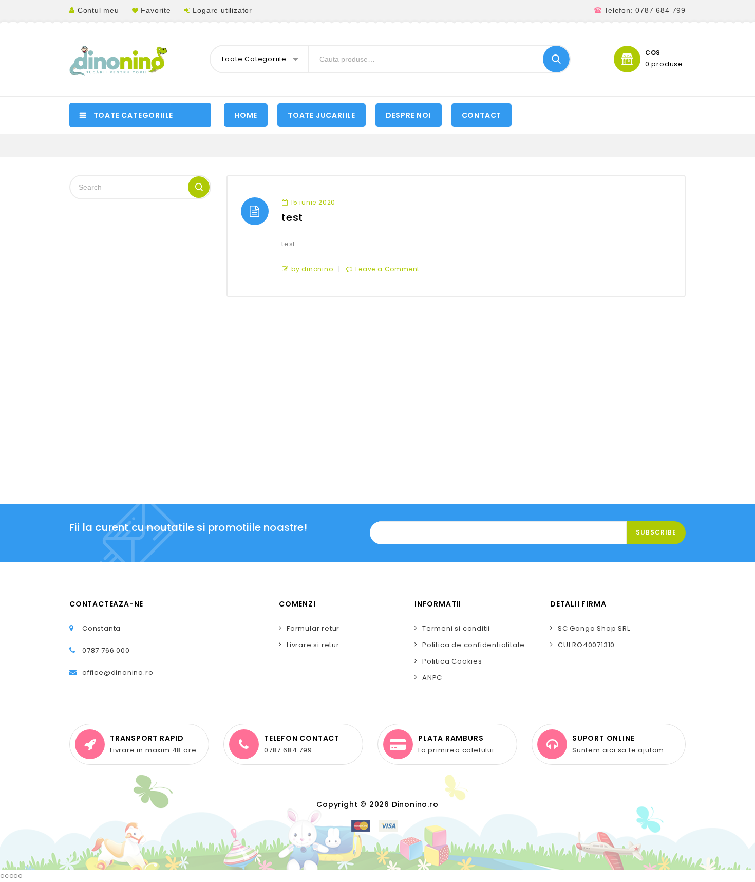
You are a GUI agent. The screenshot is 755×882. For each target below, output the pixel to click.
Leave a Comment (387, 269)
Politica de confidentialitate (473, 645)
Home (245, 115)
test (292, 217)
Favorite (156, 10)
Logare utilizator (222, 10)
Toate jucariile (321, 115)
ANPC (432, 678)
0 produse (664, 64)
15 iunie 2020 (313, 202)
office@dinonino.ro (117, 672)
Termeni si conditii (456, 628)
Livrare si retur (313, 645)
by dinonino (312, 269)
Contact (482, 115)
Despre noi (408, 115)
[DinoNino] (118, 61)
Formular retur (313, 628)
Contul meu (98, 10)
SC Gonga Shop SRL (594, 628)
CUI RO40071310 (586, 645)
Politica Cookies (452, 661)
